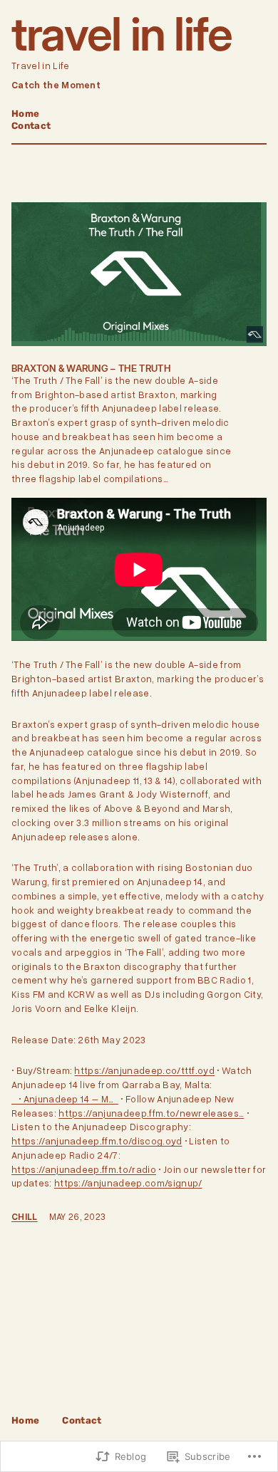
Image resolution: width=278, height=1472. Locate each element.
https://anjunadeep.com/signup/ (128, 1182)
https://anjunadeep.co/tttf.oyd (144, 1070)
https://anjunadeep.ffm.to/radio (83, 1169)
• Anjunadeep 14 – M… (64, 1098)
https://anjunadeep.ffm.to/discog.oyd (96, 1140)
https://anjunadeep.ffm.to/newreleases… (151, 1113)
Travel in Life (121, 34)
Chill (24, 1216)
